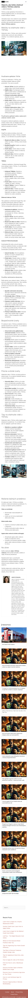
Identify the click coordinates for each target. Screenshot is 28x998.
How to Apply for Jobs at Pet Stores (13, 960)
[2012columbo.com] (5, 1)
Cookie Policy (14, 994)
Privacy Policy (19, 992)
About (12, 992)
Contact (7, 992)
